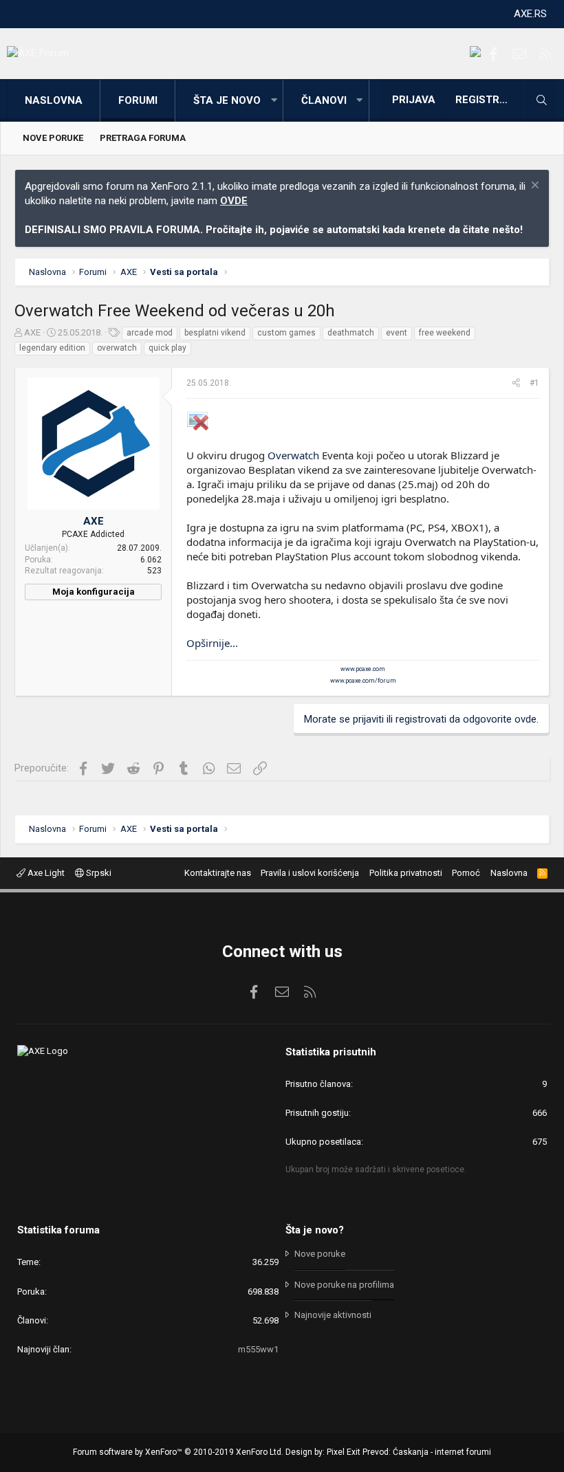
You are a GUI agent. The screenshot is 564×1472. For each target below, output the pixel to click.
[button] (274, 101)
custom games (286, 333)
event (396, 333)
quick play (167, 348)
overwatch (117, 348)
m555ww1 (258, 1349)
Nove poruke (53, 138)
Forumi (138, 100)
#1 (534, 383)
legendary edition (52, 348)
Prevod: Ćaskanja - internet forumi (426, 1452)
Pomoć (466, 873)
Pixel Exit (343, 1452)
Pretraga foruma (143, 138)
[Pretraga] (541, 100)
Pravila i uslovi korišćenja (310, 873)
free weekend (444, 333)
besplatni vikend (215, 333)
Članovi (324, 100)
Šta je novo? (314, 1230)
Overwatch (293, 455)
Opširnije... (212, 643)
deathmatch (350, 333)
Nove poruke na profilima (344, 1284)
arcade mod (150, 333)
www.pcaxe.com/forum (363, 680)
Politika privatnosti (405, 873)
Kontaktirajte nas (217, 873)
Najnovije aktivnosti (332, 1315)
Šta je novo (227, 100)
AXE (32, 332)
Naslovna (54, 100)
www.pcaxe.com (362, 669)
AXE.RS (530, 14)
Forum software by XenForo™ (178, 1452)
